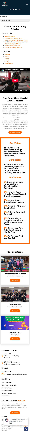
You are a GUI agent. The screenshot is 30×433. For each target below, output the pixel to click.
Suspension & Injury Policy (9, 393)
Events (6, 56)
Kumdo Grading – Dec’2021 (12, 45)
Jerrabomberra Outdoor (15, 273)
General (7, 58)
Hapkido (7, 60)
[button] (27, 4)
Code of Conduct (6, 388)
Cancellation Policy (7, 390)
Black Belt (7, 54)
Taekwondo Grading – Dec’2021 (13, 47)
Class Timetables (6, 382)
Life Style (7, 62)
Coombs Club (15, 332)
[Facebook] (2, 420)
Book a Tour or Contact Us (9, 385)
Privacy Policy (5, 396)
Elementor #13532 (10, 36)
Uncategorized (9, 63)
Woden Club (15, 304)
